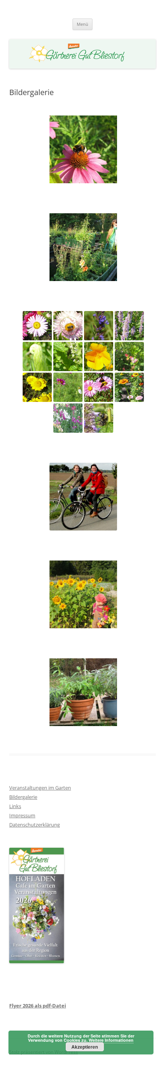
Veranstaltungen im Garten (40, 787)
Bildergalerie (23, 796)
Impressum (22, 815)
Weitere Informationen (111, 1040)
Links (15, 806)
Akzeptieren (84, 1046)
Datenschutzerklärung (34, 824)
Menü (82, 24)
